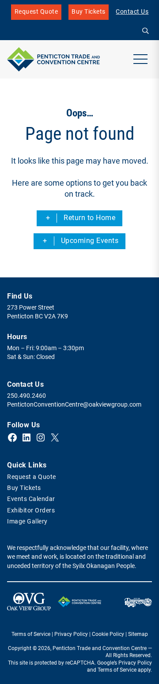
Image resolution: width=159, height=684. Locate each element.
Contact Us (132, 11)
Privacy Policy (71, 634)
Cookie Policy (108, 634)
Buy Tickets (89, 14)
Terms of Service (30, 634)
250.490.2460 (26, 396)
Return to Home (89, 217)
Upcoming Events (90, 240)
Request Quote (36, 11)
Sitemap (138, 634)
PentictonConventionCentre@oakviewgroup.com (74, 404)
